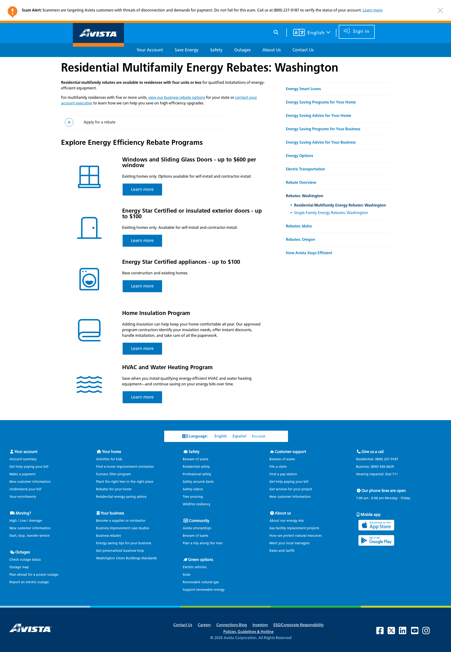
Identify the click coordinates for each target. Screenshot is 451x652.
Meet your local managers (289, 543)
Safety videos (193, 489)
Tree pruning (193, 497)
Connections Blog (231, 625)
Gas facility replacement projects (294, 528)
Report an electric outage (29, 582)
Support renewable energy (204, 590)
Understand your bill (25, 489)
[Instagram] (428, 632)
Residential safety (196, 467)
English (220, 436)
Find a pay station (283, 474)
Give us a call (373, 451)
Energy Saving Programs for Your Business (323, 129)
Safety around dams (198, 482)
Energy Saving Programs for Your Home (321, 102)
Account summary (23, 459)
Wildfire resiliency (196, 504)
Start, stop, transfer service (29, 536)
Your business (112, 513)
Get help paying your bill (28, 467)
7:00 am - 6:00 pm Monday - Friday (383, 498)
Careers (204, 625)
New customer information (30, 482)
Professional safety (197, 474)
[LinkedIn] (405, 632)
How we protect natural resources (295, 536)
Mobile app (371, 514)
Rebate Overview (301, 182)
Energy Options (299, 155)
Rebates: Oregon (300, 239)
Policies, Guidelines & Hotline (248, 631)
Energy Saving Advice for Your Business (321, 142)
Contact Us (182, 625)
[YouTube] (417, 632)
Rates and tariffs (281, 551)
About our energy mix (286, 521)
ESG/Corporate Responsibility (298, 625)
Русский (258, 436)
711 (395, 474)
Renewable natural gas (201, 582)
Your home (111, 451)
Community (199, 520)
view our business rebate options (176, 97)
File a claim (278, 467)
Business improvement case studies (122, 528)
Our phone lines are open (384, 490)
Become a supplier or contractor (120, 521)
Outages (22, 552)
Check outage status (25, 560)
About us (283, 513)
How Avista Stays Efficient (309, 253)
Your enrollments (22, 497)
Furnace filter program (113, 474)
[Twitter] (394, 632)
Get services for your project (290, 489)
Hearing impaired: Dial (377, 474)
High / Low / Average (25, 521)
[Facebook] (382, 632)
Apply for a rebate (100, 122)
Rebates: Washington (304, 196)
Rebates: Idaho (299, 226)
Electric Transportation (305, 169)
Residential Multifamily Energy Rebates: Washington (199, 67)
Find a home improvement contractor (125, 467)
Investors (260, 625)
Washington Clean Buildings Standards (126, 558)
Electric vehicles (194, 567)
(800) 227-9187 (386, 459)
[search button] (276, 31)
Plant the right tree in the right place (124, 482)
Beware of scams (195, 459)
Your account (25, 451)
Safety (194, 451)
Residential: (377, 459)
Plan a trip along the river (203, 543)
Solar (187, 575)
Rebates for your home (114, 489)
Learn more (373, 10)
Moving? (23, 513)
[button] (440, 12)
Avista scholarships (197, 528)
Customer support (290, 451)
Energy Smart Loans (303, 89)
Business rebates (108, 536)
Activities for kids (109, 459)
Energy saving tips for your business (123, 543)
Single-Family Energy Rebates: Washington (331, 213)
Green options (200, 559)
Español (239, 436)
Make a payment (22, 474)
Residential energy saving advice (121, 497)
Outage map (19, 567)
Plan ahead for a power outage (33, 575)
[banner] (225, 11)
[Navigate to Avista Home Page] (98, 42)
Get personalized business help (120, 551)
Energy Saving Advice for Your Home (318, 115)
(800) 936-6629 (382, 467)
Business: (375, 467)
